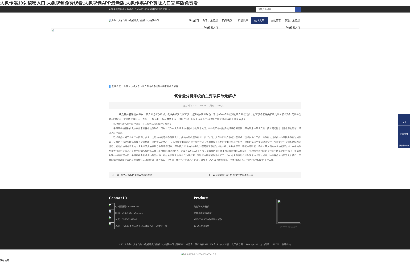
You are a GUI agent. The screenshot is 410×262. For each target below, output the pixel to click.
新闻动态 (227, 20)
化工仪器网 (237, 244)
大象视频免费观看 (203, 213)
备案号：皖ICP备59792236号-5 (202, 244)
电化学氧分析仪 (201, 206)
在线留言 (276, 20)
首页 (126, 86)
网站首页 (194, 20)
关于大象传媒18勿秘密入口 (210, 24)
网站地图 (4, 260)
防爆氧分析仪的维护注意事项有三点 (235, 175)
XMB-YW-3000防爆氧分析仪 (208, 219)
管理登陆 (286, 244)
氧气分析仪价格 (201, 225)
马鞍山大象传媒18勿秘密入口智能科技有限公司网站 (144, 9)
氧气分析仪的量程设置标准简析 (136, 175)
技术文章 (259, 20)
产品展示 (243, 20)
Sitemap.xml (251, 244)
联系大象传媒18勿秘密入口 (292, 24)
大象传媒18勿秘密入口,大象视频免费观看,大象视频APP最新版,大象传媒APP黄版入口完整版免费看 (99, 2)
